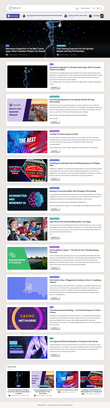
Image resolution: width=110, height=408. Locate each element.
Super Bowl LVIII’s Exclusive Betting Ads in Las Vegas (70, 221)
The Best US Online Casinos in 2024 (60, 15)
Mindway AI (68, 205)
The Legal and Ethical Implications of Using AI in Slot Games (74, 341)
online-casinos (67, 142)
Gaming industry (61, 45)
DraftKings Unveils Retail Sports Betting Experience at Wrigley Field (75, 164)
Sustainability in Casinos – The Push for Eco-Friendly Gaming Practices (74, 251)
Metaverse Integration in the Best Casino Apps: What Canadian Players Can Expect (25, 49)
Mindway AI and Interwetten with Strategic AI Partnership (73, 191)
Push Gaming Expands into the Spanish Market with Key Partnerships (26, 15)
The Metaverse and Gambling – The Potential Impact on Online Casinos (75, 311)
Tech (7, 45)
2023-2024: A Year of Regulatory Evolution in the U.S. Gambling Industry (75, 281)
